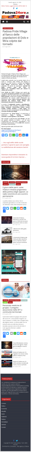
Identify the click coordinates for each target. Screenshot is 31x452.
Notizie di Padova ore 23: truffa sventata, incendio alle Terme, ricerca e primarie (20, 363)
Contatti (3, 427)
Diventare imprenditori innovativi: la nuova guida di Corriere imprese (14, 156)
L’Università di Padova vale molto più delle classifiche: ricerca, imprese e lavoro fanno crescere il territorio (20, 240)
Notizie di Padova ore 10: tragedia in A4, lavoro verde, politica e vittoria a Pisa (20, 353)
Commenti (11, 182)
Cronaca (3, 403)
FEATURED (12, 184)
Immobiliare (4, 422)
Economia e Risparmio (21, 182)
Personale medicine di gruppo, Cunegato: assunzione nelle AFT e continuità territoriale (12, 308)
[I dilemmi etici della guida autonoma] (6, 228)
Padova (3, 419)
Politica (18, 184)
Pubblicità (4, 416)
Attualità (5, 182)
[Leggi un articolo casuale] (28, 21)
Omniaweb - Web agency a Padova (19, 446)
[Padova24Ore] (3, 21)
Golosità (3, 424)
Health (5, 302)
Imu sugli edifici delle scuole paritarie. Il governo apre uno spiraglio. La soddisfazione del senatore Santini (15, 145)
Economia (4, 408)
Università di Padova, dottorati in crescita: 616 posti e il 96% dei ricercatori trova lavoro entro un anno (20, 220)
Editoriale (5, 184)
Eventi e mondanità (7, 28)
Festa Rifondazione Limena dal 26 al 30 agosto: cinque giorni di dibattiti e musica (20, 344)
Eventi (3, 414)
